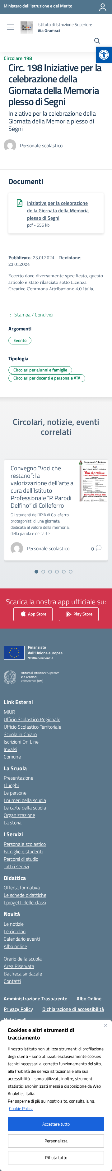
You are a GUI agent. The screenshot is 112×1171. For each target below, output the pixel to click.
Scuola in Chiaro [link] (20, 734)
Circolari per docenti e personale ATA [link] (46, 378)
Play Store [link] (82, 614)
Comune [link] (12, 756)
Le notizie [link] (14, 924)
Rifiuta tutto (56, 1157)
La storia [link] (12, 822)
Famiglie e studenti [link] (23, 851)
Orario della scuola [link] (23, 958)
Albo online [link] (15, 946)
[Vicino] (105, 1025)
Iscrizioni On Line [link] (21, 741)
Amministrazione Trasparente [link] (35, 998)
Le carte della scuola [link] (25, 807)
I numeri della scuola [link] (25, 800)
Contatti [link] (12, 981)
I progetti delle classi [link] (25, 902)
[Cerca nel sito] (97, 42)
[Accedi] (102, 7)
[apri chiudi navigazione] (10, 27)
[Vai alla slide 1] (36, 572)
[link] (104, 55)
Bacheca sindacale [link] (23, 973)
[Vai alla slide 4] (57, 572)
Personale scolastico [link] (25, 844)
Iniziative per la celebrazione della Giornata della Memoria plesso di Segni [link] (58, 210)
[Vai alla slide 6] (70, 572)
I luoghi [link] (11, 785)
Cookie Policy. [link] (21, 1108)
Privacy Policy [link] (18, 1009)
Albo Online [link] (89, 998)
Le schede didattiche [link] (25, 895)
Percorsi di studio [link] (21, 859)
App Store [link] (36, 614)
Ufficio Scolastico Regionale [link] (32, 719)
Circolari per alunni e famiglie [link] (40, 370)
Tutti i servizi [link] (16, 866)
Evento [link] (19, 340)
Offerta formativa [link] (22, 887)
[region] (56, 1095)
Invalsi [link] (10, 749)
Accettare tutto (56, 1124)
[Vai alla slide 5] (64, 572)
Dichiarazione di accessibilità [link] (73, 1009)
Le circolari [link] (15, 931)
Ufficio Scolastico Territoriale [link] (32, 727)
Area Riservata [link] (19, 966)
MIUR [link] (9, 712)
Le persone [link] (15, 792)
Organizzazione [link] (19, 815)
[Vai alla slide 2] (43, 572)
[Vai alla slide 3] (50, 572)
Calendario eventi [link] (22, 939)
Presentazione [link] (18, 777)
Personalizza (56, 1140)
